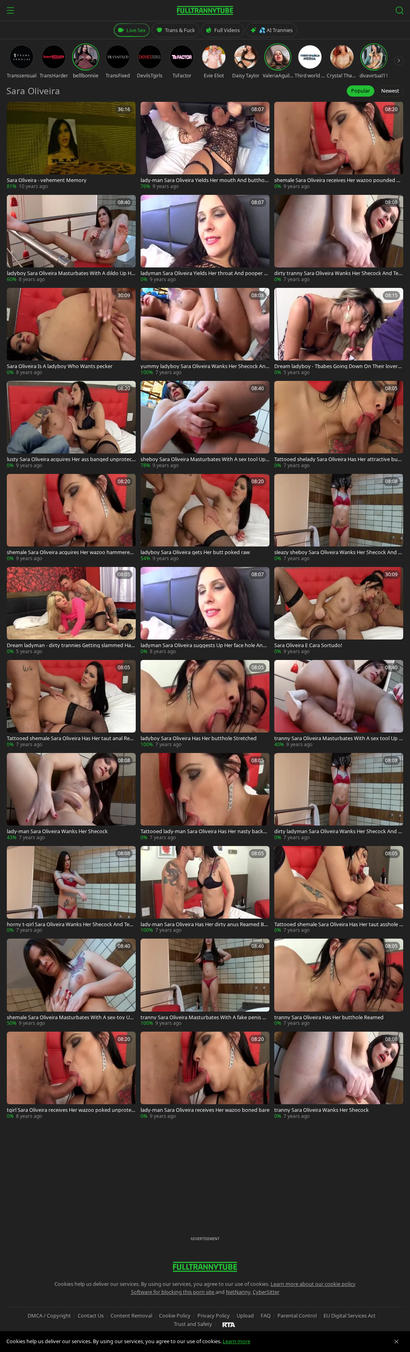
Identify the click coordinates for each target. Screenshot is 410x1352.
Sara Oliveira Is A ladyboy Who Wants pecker (60, 366)
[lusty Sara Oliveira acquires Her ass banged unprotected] (71, 425)
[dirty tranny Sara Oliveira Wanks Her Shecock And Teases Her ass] (338, 239)
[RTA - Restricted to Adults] (228, 1324)
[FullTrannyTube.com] (205, 10)
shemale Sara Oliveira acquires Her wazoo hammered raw (70, 552)
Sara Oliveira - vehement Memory (46, 180)
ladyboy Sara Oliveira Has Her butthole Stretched (199, 738)
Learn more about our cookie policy (313, 1283)
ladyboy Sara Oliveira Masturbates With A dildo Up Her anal (70, 273)
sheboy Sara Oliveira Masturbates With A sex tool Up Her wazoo (203, 459)
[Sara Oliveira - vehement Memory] (71, 146)
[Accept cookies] (396, 1341)
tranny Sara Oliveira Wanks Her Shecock (321, 1110)
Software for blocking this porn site (173, 1291)
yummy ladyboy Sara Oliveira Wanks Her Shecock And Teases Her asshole (205, 366)
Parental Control (297, 1315)
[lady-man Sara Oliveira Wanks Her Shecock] (71, 797)
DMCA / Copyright (49, 1315)
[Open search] (399, 10)
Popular (360, 90)
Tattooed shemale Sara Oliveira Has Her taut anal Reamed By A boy (70, 738)
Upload (245, 1315)
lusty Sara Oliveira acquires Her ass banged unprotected (70, 459)
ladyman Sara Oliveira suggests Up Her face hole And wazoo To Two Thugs (203, 645)
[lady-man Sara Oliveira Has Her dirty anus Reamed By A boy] (205, 890)
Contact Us (91, 1315)
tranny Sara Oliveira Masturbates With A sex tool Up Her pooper (338, 738)
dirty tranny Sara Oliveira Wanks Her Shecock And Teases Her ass (337, 273)
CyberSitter (266, 1291)
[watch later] (15, 110)
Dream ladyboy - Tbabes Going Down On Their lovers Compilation (337, 366)
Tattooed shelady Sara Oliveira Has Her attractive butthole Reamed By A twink (338, 459)
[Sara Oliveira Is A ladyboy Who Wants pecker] (71, 332)
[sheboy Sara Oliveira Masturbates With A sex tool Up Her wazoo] (205, 425)
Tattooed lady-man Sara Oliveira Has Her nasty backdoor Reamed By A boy (205, 831)
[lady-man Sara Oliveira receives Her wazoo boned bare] (205, 1076)
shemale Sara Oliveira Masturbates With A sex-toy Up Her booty (70, 1017)
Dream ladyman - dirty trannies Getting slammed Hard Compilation (70, 645)
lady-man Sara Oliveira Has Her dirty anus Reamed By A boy (204, 924)
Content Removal (131, 1315)
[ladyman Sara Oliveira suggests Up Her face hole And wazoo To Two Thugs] (205, 611)
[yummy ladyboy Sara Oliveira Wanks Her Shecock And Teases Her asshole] (205, 332)
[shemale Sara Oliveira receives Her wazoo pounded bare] (338, 146)
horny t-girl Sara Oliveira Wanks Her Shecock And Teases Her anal (71, 924)
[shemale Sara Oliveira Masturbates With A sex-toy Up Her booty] (71, 983)
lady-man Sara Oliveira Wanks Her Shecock (57, 831)
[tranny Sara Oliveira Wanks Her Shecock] (338, 1076)
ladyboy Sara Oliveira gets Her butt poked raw (195, 552)
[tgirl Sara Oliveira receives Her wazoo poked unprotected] (71, 1076)
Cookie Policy (175, 1315)
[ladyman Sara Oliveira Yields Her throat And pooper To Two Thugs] (205, 239)
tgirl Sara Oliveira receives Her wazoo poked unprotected (71, 1110)
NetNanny (238, 1291)
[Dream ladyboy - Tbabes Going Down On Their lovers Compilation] (338, 332)
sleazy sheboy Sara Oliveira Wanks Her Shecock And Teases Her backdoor (338, 552)
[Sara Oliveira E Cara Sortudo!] (338, 611)
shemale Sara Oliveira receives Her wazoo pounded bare (338, 180)
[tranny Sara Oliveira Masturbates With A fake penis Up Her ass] (205, 983)
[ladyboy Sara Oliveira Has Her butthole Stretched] (205, 704)
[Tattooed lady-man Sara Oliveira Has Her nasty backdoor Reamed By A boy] (205, 797)
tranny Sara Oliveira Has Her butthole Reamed (329, 1017)
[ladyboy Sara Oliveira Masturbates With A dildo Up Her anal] (71, 239)
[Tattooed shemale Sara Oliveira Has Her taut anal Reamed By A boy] (71, 704)
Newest (390, 90)
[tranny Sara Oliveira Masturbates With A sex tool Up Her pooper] (338, 704)
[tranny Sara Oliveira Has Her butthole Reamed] (338, 983)
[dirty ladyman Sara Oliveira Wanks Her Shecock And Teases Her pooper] (338, 797)
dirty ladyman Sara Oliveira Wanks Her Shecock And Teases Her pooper (338, 831)
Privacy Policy (213, 1315)
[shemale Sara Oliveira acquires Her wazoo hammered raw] (71, 518)
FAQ (266, 1315)
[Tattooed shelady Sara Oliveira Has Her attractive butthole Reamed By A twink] (338, 425)
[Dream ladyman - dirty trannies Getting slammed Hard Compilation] (71, 611)
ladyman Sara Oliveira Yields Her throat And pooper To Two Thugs (205, 273)
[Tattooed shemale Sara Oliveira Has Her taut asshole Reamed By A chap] (338, 890)
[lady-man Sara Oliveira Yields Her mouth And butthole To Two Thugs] (205, 146)
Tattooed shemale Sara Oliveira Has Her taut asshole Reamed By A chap (338, 924)
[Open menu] (10, 10)
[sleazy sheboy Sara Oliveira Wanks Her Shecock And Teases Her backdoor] (338, 518)
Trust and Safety (193, 1324)
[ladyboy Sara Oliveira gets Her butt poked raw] (205, 518)
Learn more (236, 1341)
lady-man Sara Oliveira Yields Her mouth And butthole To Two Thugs (205, 180)
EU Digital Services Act (350, 1315)
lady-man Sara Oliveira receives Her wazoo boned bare (205, 1110)
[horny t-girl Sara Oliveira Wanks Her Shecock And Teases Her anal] (71, 890)
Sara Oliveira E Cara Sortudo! (308, 645)
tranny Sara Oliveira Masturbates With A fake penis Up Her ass (205, 1017)
